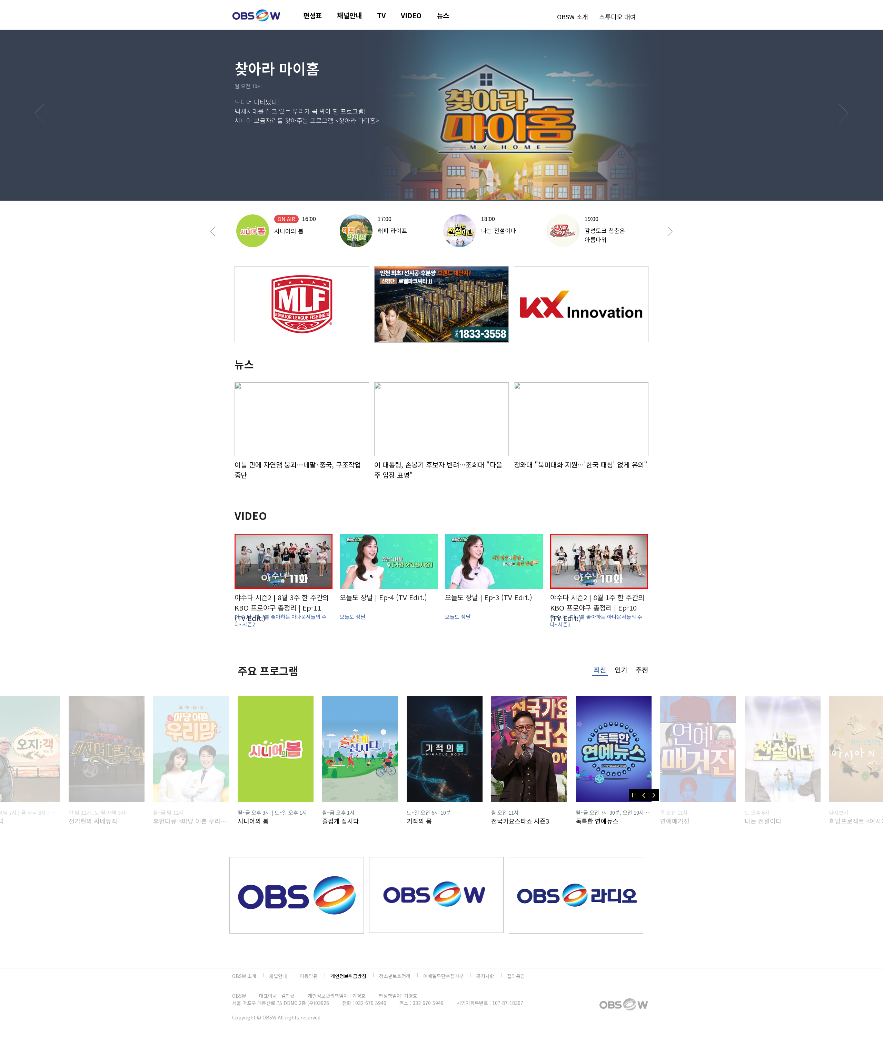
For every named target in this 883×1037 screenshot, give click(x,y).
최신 (600, 670)
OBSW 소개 (572, 16)
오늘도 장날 (352, 616)
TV (381, 15)
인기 (621, 670)
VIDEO (411, 15)
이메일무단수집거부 (443, 976)
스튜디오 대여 (617, 16)
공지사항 (485, 976)
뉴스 (443, 15)
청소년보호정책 (394, 976)
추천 (642, 670)
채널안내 (349, 15)
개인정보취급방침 (348, 976)
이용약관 (309, 976)
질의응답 (516, 976)
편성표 (312, 15)
